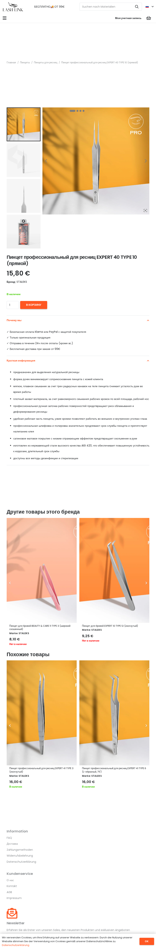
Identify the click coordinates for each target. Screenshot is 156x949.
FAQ (9, 838)
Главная (11, 62)
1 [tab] (72, 111)
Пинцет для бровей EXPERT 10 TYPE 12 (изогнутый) (110, 625)
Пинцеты (25, 62)
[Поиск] (137, 7)
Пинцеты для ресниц (45, 62)
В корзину (33, 305)
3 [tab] (80, 111)
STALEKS (24, 633)
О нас (10, 880)
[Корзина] (148, 18)
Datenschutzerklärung (21, 862)
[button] (149, 6)
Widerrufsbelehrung (20, 856)
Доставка (12, 844)
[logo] (13, 6)
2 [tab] (77, 111)
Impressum (14, 898)
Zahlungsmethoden (20, 850)
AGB (9, 892)
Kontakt (12, 886)
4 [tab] (83, 111)
